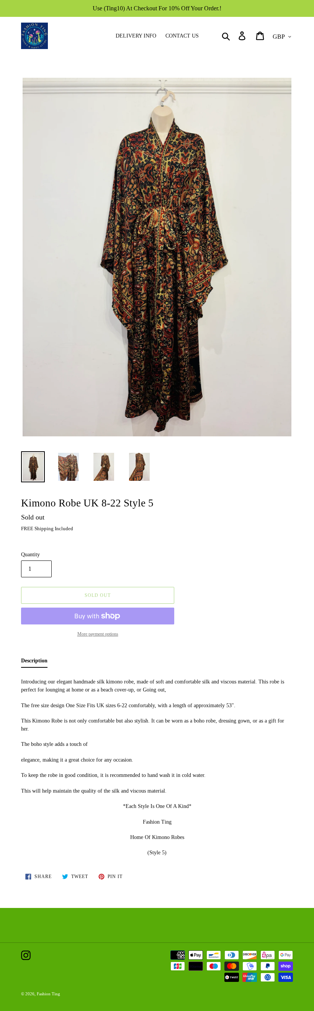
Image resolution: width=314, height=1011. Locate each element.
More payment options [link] (97, 634)
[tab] (34, 662)
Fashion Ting (48, 993)
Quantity (30, 554)
